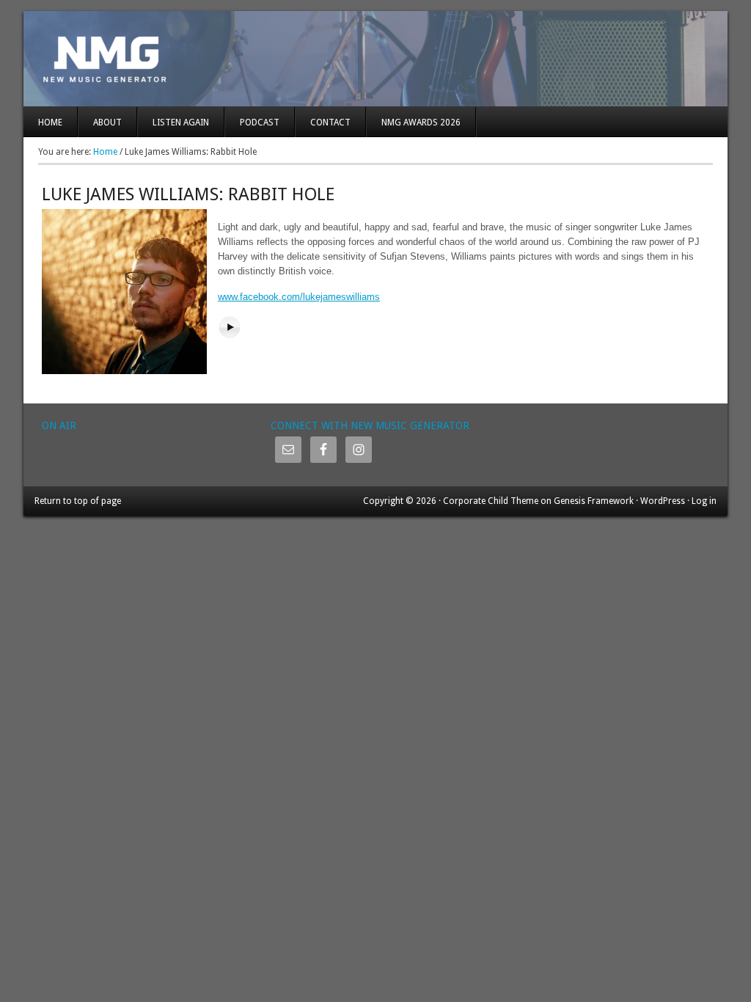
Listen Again (181, 122)
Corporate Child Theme (490, 501)
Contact (330, 122)
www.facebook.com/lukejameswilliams (299, 296)
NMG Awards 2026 (421, 122)
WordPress (662, 501)
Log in (704, 501)
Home (50, 122)
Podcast (259, 122)
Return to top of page (77, 501)
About (107, 122)
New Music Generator (375, 58)
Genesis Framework (594, 501)
